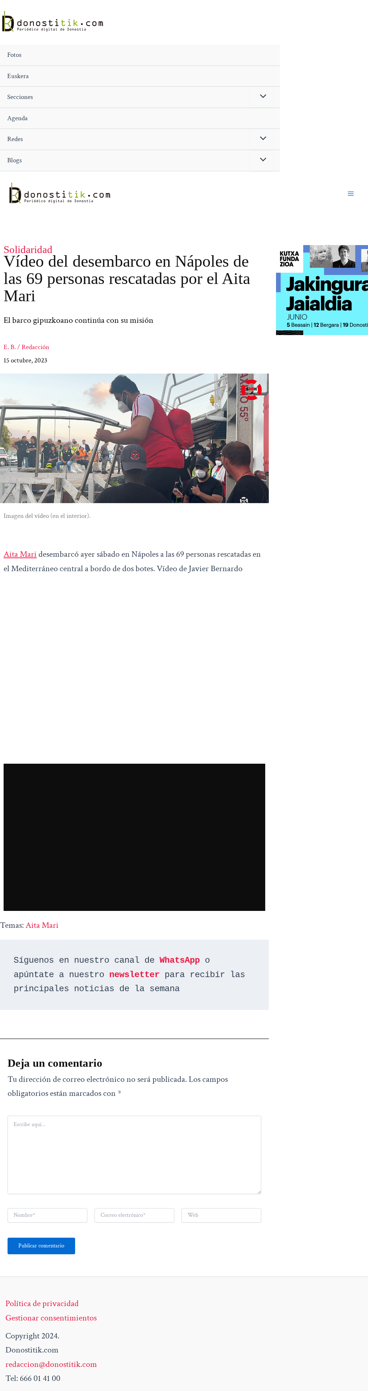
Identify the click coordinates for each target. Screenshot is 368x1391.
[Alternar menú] (261, 97)
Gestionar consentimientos (51, 1317)
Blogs (14, 160)
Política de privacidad (42, 1303)
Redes (15, 139)
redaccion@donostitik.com (51, 1364)
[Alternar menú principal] (351, 194)
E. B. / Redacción (26, 347)
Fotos (14, 54)
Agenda (17, 118)
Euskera (18, 76)
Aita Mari (20, 554)
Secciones (20, 96)
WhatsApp (180, 960)
